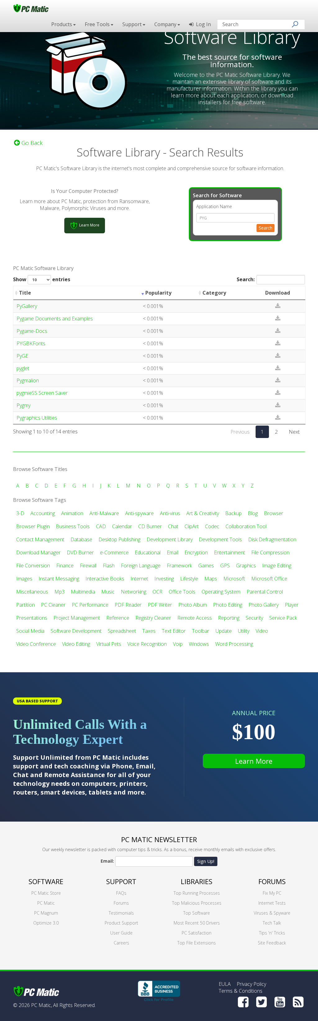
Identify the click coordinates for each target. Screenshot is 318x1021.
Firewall (88, 565)
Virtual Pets (108, 644)
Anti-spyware (139, 513)
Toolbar (200, 630)
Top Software (196, 913)
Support (121, 881)
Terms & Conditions (240, 990)
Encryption (196, 552)
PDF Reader (128, 604)
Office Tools (182, 591)
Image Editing (276, 565)
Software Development (76, 630)
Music (108, 591)
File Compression (270, 552)
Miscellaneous (32, 591)
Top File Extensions (196, 943)
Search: (246, 279)
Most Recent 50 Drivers (197, 923)
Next (294, 431)
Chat (173, 526)
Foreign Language (141, 565)
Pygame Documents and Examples (54, 318)
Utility (243, 630)
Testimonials (121, 913)
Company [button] (166, 24)
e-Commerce (114, 552)
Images (24, 578)
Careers (121, 943)
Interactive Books (104, 578)
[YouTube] (280, 1002)
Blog (253, 513)
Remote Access (194, 617)
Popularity (158, 292)
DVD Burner (80, 552)
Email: (107, 861)
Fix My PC (272, 893)
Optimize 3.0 (46, 923)
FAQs (121, 893)
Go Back (31, 143)
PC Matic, (41, 1005)
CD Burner (150, 526)
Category (214, 292)
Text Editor (174, 630)
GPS (225, 565)
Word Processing (234, 644)
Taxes (149, 630)
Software (46, 881)
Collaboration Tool (245, 526)
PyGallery (26, 306)
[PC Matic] (31, 8)
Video (262, 630)
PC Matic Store (46, 893)
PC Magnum (46, 913)
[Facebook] (243, 1002)
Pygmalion (27, 380)
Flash (109, 565)
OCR (157, 591)
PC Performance (90, 604)
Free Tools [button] (98, 24)
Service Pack (283, 617)
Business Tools (73, 526)
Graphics (246, 565)
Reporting (228, 617)
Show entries (41, 279)
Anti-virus (170, 513)
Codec (212, 526)
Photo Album (192, 604)
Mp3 (59, 591)
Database (81, 539)
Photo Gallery (263, 604)
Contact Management (40, 539)
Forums (121, 903)
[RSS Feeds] (298, 1002)
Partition (25, 604)
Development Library (170, 539)
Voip (178, 644)
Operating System (221, 591)
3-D (20, 513)
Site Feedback (272, 943)
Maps (210, 578)
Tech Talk (272, 923)
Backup (233, 513)
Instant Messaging (59, 578)
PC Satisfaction (196, 933)
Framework (179, 565)
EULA (225, 984)
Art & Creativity (202, 513)
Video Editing (76, 644)
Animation (72, 513)
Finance (65, 565)
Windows (199, 644)
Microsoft (234, 578)
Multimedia (83, 591)
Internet (139, 578)
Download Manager (38, 552)
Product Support (121, 923)
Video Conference (36, 644)
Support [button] (132, 24)
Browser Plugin (33, 526)
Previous (240, 431)
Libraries (196, 881)
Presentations (31, 617)
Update (224, 630)
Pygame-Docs (31, 331)
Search (265, 228)
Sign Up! (205, 861)
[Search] (295, 24)
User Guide (121, 933)
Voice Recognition (147, 644)
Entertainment (229, 552)
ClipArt (191, 526)
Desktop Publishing (119, 539)
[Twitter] (261, 1002)
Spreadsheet (122, 630)
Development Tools (220, 539)
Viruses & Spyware (272, 913)
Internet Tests (272, 903)
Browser (273, 513)
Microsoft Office (269, 578)
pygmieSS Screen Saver (42, 392)
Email (172, 552)
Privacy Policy (251, 984)
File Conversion (33, 565)
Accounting (42, 513)
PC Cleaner (53, 604)
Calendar (122, 526)
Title (25, 292)
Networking (133, 591)
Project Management (76, 617)
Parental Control (265, 591)
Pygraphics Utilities (36, 417)
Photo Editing (227, 604)
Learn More (253, 761)
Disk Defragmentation (272, 539)
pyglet (22, 368)
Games (206, 565)
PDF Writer (160, 604)
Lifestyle (189, 578)
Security (254, 617)
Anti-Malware (104, 513)
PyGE (22, 355)
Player (291, 604)
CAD (101, 526)
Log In (202, 24)
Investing (164, 578)
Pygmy (23, 405)
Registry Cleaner (153, 617)
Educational (148, 552)
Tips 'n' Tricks (272, 933)
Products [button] (62, 24)
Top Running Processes (197, 893)
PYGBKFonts (30, 343)
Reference (117, 617)
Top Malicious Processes (196, 903)
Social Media (30, 630)
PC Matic (46, 903)
